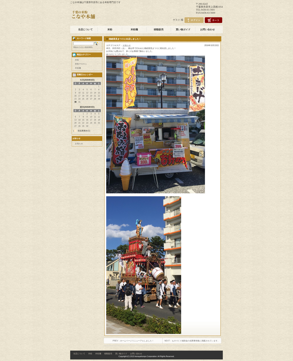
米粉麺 (134, 29)
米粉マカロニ (81, 64)
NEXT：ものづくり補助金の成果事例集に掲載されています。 (192, 341)
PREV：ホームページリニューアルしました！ (133, 341)
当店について (85, 29)
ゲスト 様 (178, 20)
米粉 (109, 29)
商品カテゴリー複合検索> (83, 47)
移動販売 (159, 29)
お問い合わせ (207, 29)
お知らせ (127, 45)
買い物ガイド (183, 29)
